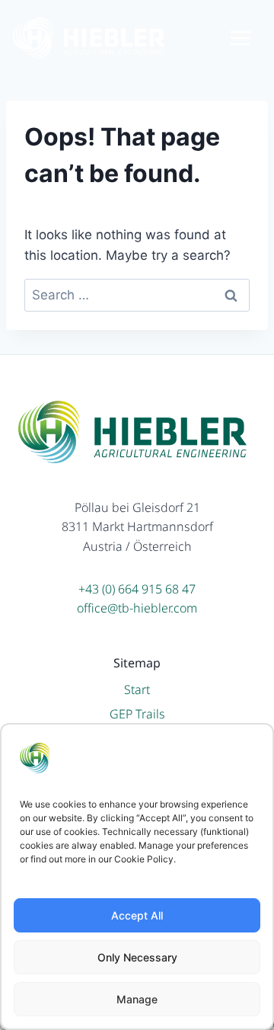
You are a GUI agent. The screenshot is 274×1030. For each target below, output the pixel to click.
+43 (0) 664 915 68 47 (137, 589)
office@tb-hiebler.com (137, 608)
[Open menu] (248, 37)
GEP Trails (137, 713)
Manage (137, 999)
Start (137, 689)
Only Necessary (137, 957)
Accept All (137, 915)
